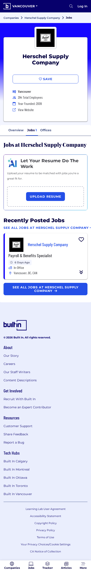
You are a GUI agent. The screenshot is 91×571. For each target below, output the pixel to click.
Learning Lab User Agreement (46, 509)
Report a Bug (14, 442)
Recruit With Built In (20, 399)
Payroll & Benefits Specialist (30, 255)
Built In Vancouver (18, 494)
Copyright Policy (45, 523)
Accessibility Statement (45, 516)
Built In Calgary (16, 461)
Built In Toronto (16, 486)
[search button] (71, 6)
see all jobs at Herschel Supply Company (45, 289)
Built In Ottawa (15, 478)
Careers (9, 364)
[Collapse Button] (81, 272)
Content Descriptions (20, 380)
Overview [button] (16, 130)
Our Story (11, 356)
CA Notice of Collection (45, 551)
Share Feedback (16, 434)
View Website (26, 110)
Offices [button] (45, 130)
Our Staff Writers (17, 372)
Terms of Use (45, 537)
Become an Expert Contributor (27, 407)
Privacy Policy (45, 530)
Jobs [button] (32, 130)
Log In (82, 6)
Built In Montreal (17, 469)
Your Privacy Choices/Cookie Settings (45, 544)
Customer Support (18, 426)
